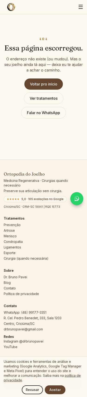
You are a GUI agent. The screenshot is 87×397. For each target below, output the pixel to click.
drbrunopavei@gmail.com (23, 329)
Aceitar (55, 390)
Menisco (10, 236)
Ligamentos (12, 247)
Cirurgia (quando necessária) (26, 258)
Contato (10, 288)
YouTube (10, 347)
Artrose (9, 230)
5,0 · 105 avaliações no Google (35, 199)
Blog (7, 283)
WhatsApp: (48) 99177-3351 (25, 312)
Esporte (10, 253)
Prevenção (12, 225)
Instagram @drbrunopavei (23, 341)
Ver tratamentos (44, 98)
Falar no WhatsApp (43, 112)
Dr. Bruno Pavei (15, 277)
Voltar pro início (43, 84)
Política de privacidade (21, 294)
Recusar (32, 390)
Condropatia (13, 242)
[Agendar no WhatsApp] (76, 198)
